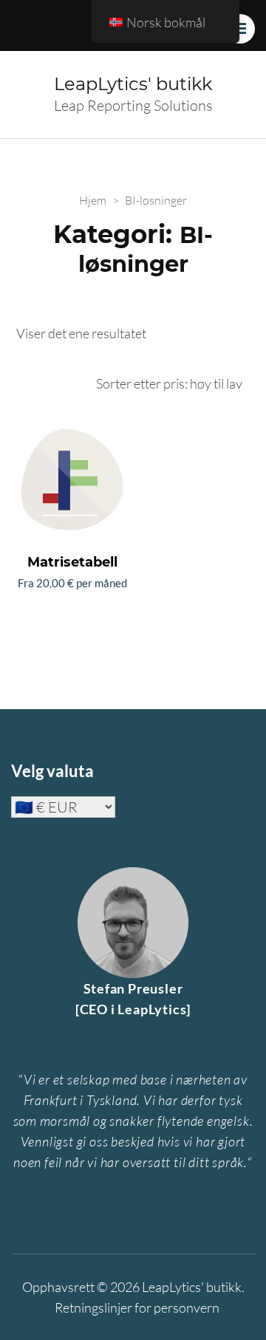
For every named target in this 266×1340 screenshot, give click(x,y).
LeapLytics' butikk (133, 84)
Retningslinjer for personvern (137, 1307)
